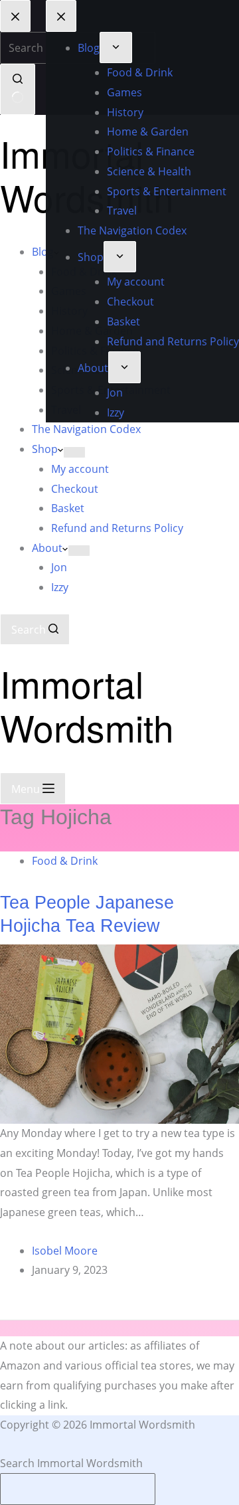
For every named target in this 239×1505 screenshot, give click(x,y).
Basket (67, 508)
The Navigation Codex (86, 429)
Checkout (74, 489)
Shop (45, 449)
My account (80, 469)
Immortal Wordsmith (87, 175)
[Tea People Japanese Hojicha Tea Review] (119, 1033)
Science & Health (93, 370)
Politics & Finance (95, 350)
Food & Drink (84, 271)
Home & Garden (92, 330)
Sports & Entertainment (111, 390)
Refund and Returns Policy (117, 528)
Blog (43, 251)
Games (68, 291)
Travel (66, 409)
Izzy (59, 587)
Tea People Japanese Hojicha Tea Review (87, 914)
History (69, 311)
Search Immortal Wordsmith (71, 1463)
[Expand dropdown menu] (70, 254)
